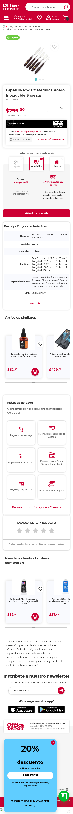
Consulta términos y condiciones (36, 507)
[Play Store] (51, 710)
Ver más (35, 303)
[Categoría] (6, 18)
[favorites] (39, 17)
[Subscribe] (61, 690)
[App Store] (21, 710)
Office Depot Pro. (21, 194)
